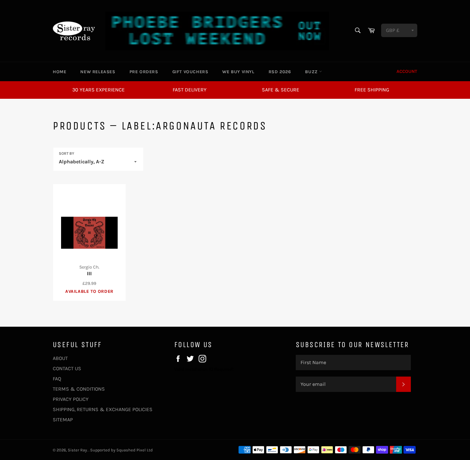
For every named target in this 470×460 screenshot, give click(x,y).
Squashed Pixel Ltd (134, 450)
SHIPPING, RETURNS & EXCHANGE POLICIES (103, 409)
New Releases (97, 71)
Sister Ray (77, 450)
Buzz (312, 71)
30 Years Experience (98, 90)
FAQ (57, 379)
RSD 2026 (280, 71)
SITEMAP (63, 420)
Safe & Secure (280, 90)
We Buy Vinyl (238, 71)
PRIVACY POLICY (71, 399)
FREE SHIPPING (372, 90)
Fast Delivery (190, 90)
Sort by (66, 153)
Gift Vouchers (190, 71)
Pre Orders (143, 71)
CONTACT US (67, 368)
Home (59, 71)
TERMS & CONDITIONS (79, 389)
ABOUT (60, 358)
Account (406, 71)
